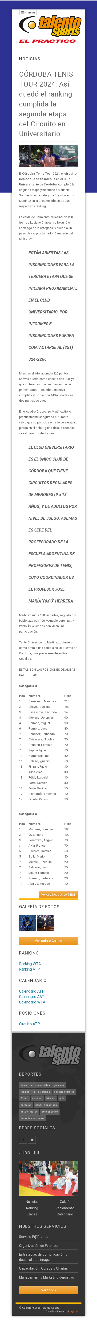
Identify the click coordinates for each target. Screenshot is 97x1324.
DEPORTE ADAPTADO (46, 1105)
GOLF (61, 1098)
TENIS (24, 1085)
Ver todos (48, 1290)
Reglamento (65, 1208)
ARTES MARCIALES (40, 1085)
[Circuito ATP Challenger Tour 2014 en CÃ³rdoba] (45, 923)
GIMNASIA (59, 1085)
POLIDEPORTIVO (50, 1111)
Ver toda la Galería (48, 941)
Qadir (74, 1311)
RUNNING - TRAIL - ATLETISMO (35, 1092)
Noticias (29, 58)
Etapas (32, 1214)
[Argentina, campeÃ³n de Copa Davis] (27, 923)
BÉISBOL (50, 1098)
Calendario (65, 1214)
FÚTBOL (24, 1098)
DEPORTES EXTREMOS (32, 1118)
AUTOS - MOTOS (29, 1111)
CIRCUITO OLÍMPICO (64, 1092)
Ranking (32, 1208)
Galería (65, 1202)
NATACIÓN (26, 1105)
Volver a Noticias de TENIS (58, 894)
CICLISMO (37, 1098)
